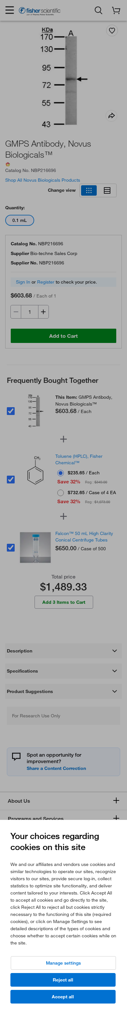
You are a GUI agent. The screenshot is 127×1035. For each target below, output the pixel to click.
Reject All (63, 980)
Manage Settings (63, 963)
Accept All (63, 997)
